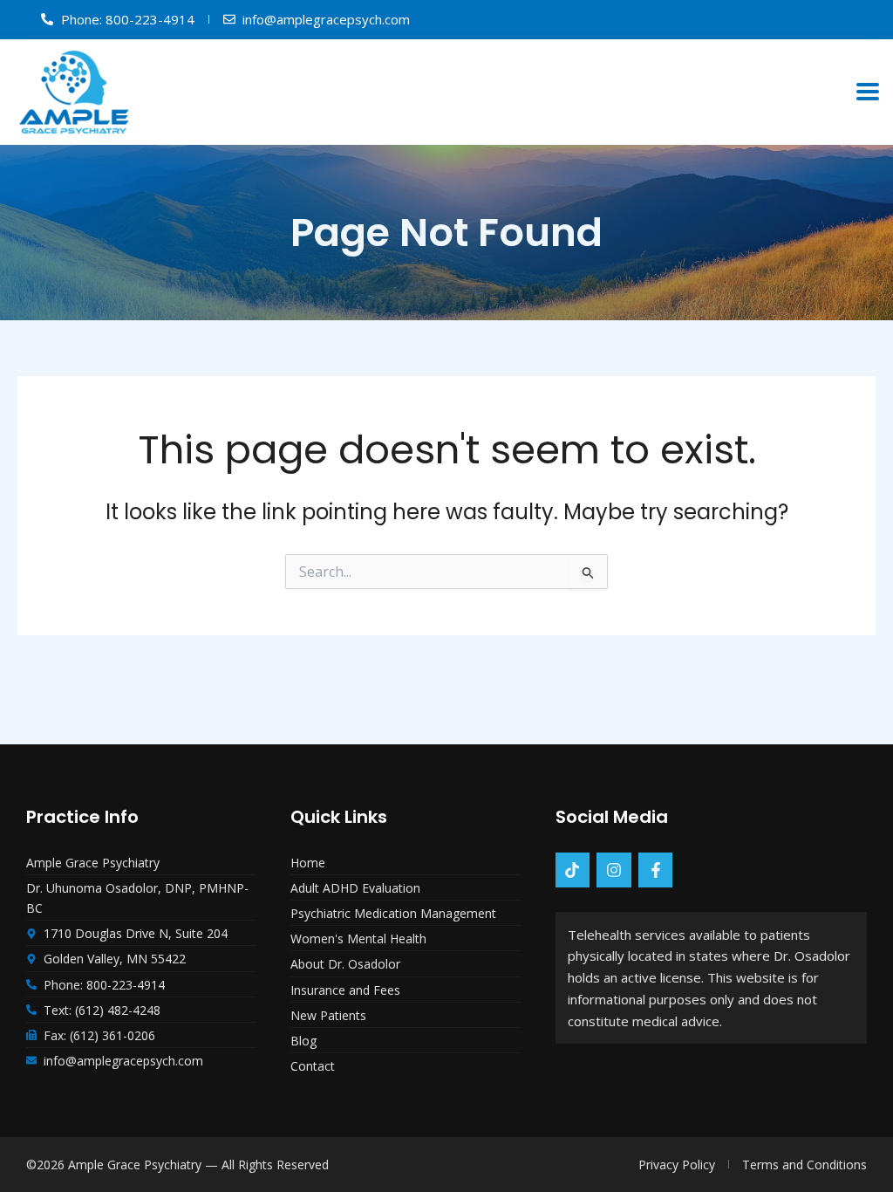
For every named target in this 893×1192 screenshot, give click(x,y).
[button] (868, 92)
